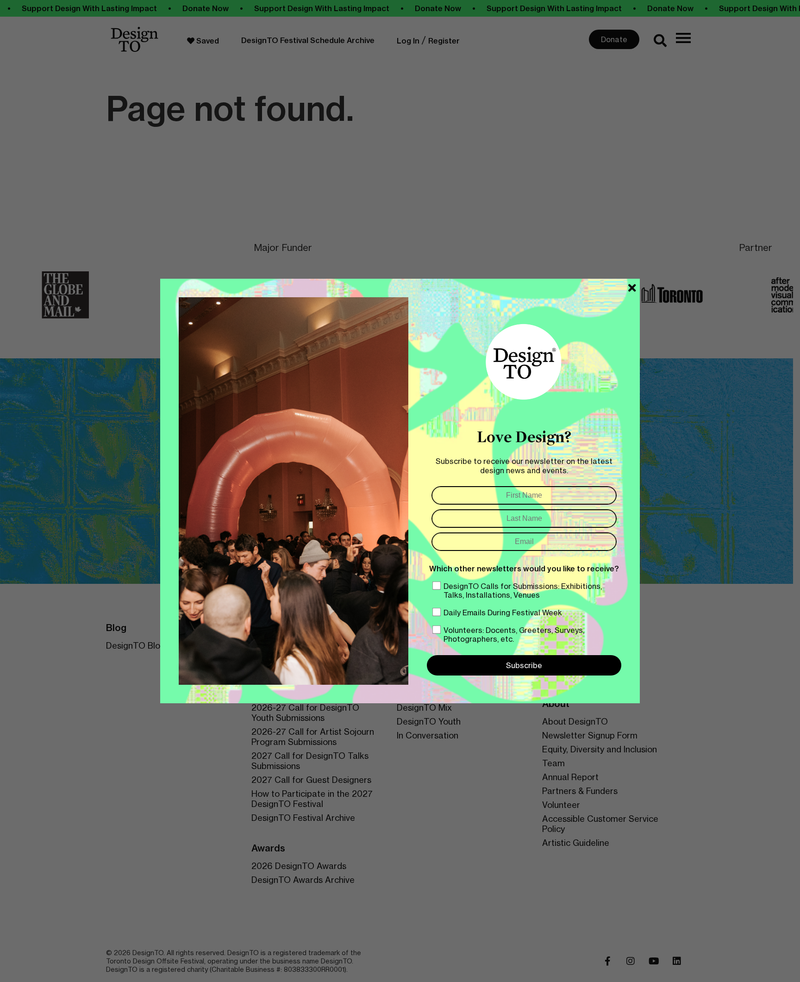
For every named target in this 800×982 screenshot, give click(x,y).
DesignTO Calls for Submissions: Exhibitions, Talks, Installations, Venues (523, 591)
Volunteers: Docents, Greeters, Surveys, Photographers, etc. (514, 634)
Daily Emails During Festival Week (503, 612)
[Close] (632, 288)
